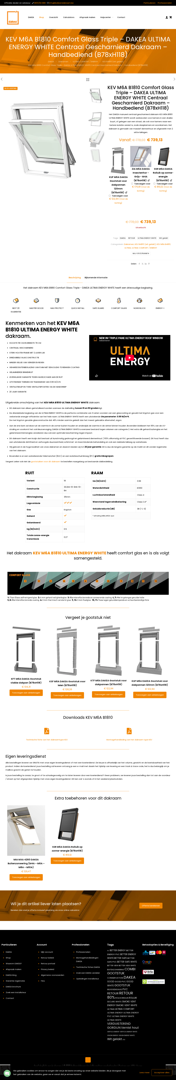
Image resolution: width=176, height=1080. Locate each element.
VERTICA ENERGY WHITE (128, 1032)
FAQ (43, 980)
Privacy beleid (47, 969)
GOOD (110, 981)
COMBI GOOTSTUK (121, 971)
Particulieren (150, 3)
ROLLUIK (133, 997)
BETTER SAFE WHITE (127, 961)
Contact (10, 998)
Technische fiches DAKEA (88, 967)
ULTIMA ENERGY (115, 1012)
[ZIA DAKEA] (140, 156)
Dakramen (63, 61)
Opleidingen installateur (87, 978)
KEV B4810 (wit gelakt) (113, 61)
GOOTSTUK (122, 985)
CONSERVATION (115, 977)
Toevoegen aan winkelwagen (26, 692)
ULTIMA (127, 247)
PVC (125, 989)
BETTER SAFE (120, 958)
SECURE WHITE (114, 1001)
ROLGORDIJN (121, 997)
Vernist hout (130, 1028)
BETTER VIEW (112, 965)
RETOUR (131, 238)
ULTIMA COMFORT (124, 1009)
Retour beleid (47, 957)
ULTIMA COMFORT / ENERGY (85, 61)
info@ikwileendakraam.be (61, 3)
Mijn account (47, 952)
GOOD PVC (120, 981)
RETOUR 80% (120, 995)
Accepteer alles (161, 1072)
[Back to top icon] (88, 1060)
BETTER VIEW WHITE (127, 965)
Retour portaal (48, 963)
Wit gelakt (163, 238)
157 (108, 951)
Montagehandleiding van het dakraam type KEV (129, 739)
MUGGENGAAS (114, 989)
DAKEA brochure (13, 986)
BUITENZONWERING (115, 969)
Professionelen (165, 3)
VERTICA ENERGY (113, 1032)
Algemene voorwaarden (52, 975)
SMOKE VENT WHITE (126, 1005)
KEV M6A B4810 (163, 244)
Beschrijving (75, 277)
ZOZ (124, 1040)
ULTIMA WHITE (114, 1019)
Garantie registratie (15, 980)
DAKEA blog (11, 975)
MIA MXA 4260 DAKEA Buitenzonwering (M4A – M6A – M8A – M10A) (26, 863)
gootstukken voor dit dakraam (45, 461)
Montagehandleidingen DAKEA (87, 959)
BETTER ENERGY (118, 950)
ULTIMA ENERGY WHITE (147, 238)
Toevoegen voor (118, 199)
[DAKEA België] (13, 17)
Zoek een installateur (16, 992)
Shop (8, 957)
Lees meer (145, 1072)
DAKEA (51, 61)
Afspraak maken (13, 969)
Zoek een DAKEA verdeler (88, 973)
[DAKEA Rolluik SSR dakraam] (163, 156)
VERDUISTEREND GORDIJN (119, 1025)
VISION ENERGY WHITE (127, 1035)
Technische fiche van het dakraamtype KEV (47, 739)
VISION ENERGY (112, 1035)
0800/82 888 (40, 3)
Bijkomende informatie (96, 277)
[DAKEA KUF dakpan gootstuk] (118, 160)
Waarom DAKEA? (14, 963)
